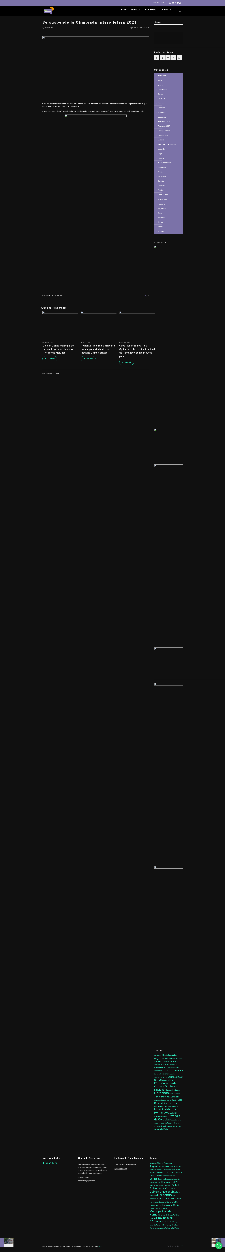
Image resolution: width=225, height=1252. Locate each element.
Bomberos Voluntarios (174, 1058)
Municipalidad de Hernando (165, 1111)
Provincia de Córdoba (167, 1117)
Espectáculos (163, 135)
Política (160, 190)
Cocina (160, 94)
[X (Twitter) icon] (173, 1246)
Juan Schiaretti (173, 1097)
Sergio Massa (165, 1126)
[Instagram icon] (178, 1246)
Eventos (161, 140)
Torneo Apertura (175, 1126)
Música (160, 172)
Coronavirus (159, 1067)
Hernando (161, 1093)
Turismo (161, 231)
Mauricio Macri (173, 1106)
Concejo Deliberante (170, 1064)
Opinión (161, 181)
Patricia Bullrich (172, 1113)
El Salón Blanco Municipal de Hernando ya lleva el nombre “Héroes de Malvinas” (58, 349)
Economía (161, 112)
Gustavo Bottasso (173, 1090)
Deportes (161, 108)
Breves (160, 85)
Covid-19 (161, 99)
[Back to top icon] (182, 1245)
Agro (160, 80)
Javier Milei (160, 1096)
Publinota (161, 204)
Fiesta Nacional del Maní (167, 144)
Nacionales (162, 176)
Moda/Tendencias (165, 163)
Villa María (164, 1129)
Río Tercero (168, 1123)
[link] (135, 15)
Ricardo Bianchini (175, 1120)
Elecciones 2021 (164, 122)
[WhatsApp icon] (168, 1246)
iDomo (100, 1246)
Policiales (161, 186)
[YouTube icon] (175, 1246)
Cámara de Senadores (167, 1071)
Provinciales (162, 199)
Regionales (162, 208)
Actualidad (162, 76)
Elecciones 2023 (164, 126)
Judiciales (161, 149)
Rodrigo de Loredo (159, 1123)
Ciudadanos (162, 89)
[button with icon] (156, 57)
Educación (162, 117)
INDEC (171, 1094)
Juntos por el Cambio (169, 1100)
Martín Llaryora (160, 1106)
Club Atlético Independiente (171, 1169)
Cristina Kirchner (156, 1176)
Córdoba (178, 1070)
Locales (161, 158)
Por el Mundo (163, 195)
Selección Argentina (168, 1225)
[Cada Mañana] (48, 14)
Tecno (160, 222)
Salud (160, 213)
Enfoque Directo (164, 131)
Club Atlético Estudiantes (161, 1061)
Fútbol (157, 1083)
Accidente (157, 1055)
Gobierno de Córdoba (163, 1188)
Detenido (157, 1074)
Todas (160, 227)
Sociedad (161, 218)
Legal (160, 154)
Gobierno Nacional (161, 1191)
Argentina (160, 1058)
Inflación (177, 1094)
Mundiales (162, 167)
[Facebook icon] (170, 1246)
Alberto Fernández (169, 1055)
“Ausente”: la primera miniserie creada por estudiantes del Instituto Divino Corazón (98, 349)
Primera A (164, 1116)
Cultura (160, 103)
